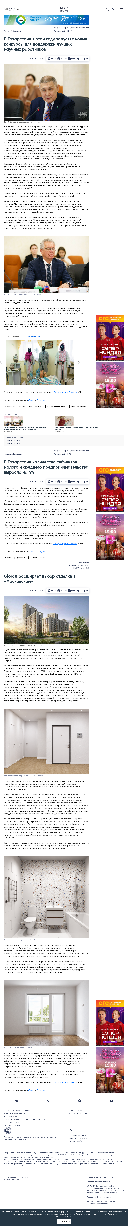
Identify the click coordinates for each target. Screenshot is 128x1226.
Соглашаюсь (64, 1221)
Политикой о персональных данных (91, 1214)
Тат (18, 9)
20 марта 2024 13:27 (62, 31)
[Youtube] (111, 1100)
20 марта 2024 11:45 (61, 454)
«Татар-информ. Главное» (65, 392)
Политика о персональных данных (100, 1177)
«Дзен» (31, 400)
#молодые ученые (78, 406)
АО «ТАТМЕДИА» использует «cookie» (100, 1186)
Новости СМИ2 (14, 440)
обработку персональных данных (61, 1214)
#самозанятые (39, 558)
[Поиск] (107, 9)
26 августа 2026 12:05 (79, 566)
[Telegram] (48, 1100)
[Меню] (122, 9)
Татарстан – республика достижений (70, 28)
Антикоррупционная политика (98, 1182)
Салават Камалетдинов (30, 337)
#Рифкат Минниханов (56, 406)
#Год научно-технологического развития (23, 406)
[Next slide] (79, 362)
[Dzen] (79, 1100)
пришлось (29, 669)
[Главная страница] (63, 9)
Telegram (41, 400)
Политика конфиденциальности (99, 1197)
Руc (6, 9)
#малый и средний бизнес (16, 558)
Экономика (84, 562)
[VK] (16, 1101)
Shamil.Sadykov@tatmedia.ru (98, 1204)
